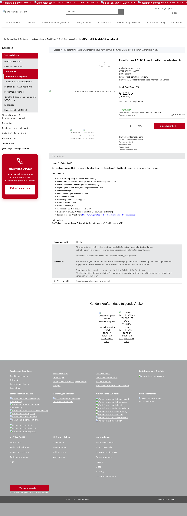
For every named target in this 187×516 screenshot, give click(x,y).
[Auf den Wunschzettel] (109, 64)
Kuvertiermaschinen (13, 66)
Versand (142, 101)
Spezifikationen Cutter (106, 476)
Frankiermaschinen (13, 61)
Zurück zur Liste (10, 39)
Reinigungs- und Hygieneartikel (16, 128)
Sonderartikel (8, 143)
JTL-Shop (171, 499)
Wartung (100, 471)
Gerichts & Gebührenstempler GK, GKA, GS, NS (20, 98)
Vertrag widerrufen (28, 488)
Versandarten (59, 457)
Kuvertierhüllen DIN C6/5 (15, 110)
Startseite (30, 22)
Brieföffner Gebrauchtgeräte (18, 81)
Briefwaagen (58, 377)
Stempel (57, 385)
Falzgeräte (9, 105)
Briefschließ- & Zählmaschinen (18, 86)
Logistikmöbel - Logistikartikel (15, 133)
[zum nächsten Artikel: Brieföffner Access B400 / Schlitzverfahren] (182, 39)
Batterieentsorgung (19, 457)
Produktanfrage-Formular (129, 22)
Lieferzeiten (58, 442)
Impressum (15, 442)
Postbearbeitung (11, 55)
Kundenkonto (177, 22)
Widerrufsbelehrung (19, 447)
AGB (12, 462)
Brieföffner (11, 71)
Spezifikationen (103, 373)
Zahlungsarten (59, 452)
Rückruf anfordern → (20, 188)
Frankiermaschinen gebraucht (55, 22)
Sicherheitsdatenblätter (106, 377)
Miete (98, 466)
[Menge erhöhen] (147, 126)
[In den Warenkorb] (51, 56)
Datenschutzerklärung (20, 452)
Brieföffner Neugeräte (139, 77)
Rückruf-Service (12, 22)
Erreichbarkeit (104, 22)
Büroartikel (7, 123)
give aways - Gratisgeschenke (15, 148)
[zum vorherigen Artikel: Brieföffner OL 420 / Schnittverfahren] (176, 39)
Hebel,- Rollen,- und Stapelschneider (70, 381)
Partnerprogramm (104, 457)
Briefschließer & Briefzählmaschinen (112, 385)
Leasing (99, 462)
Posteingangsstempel (14, 92)
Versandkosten (60, 447)
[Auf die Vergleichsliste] (102, 64)
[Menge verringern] (122, 126)
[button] (158, 13)
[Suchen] (121, 12)
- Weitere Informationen (148, 112)
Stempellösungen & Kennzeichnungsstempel (13, 116)
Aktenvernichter (9, 138)
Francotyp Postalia (104, 447)
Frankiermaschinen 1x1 (106, 452)
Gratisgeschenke (83, 22)
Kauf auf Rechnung (156, 22)
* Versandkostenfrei (105, 442)
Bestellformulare (103, 381)
